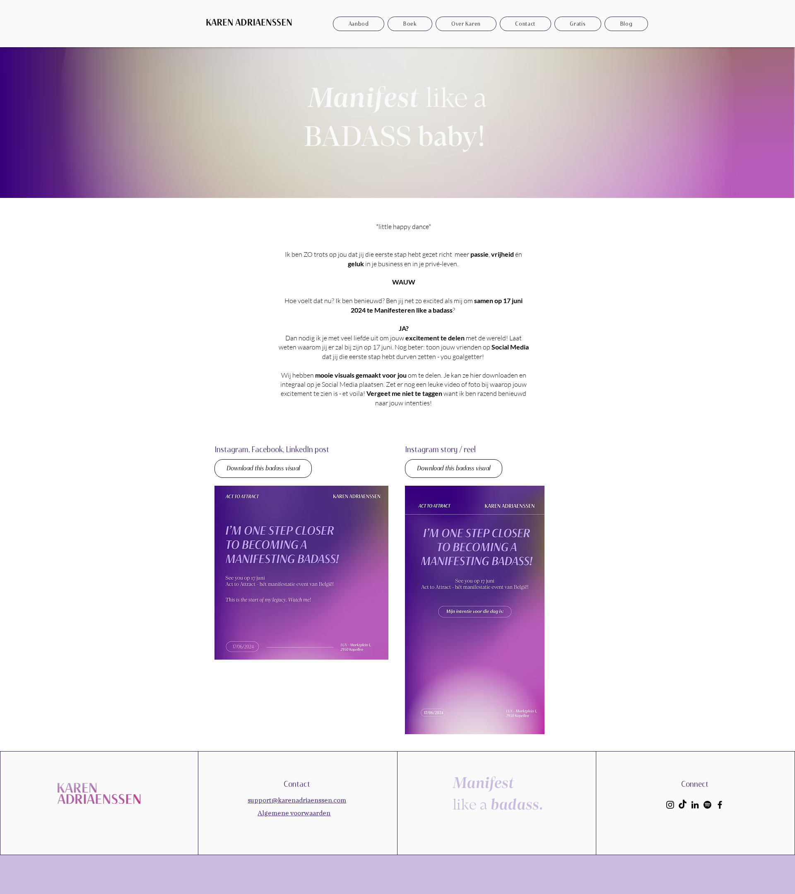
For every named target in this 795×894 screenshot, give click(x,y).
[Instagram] (670, 805)
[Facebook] (720, 805)
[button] (577, 24)
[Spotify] (707, 805)
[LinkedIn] (695, 805)
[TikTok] (682, 805)
